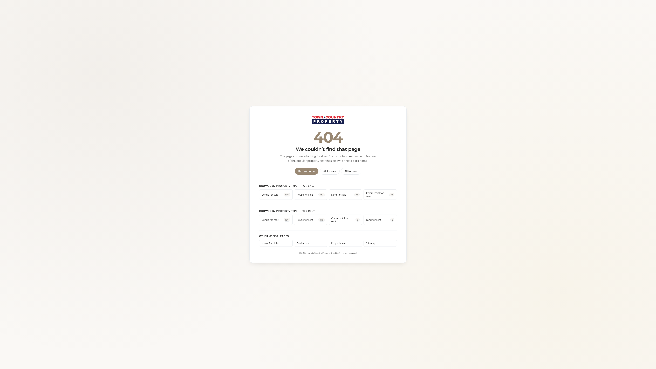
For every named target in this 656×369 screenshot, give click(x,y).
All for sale (329, 171)
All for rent (351, 171)
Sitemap (370, 243)
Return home (306, 171)
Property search (340, 243)
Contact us (303, 243)
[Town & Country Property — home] (328, 120)
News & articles (270, 243)
